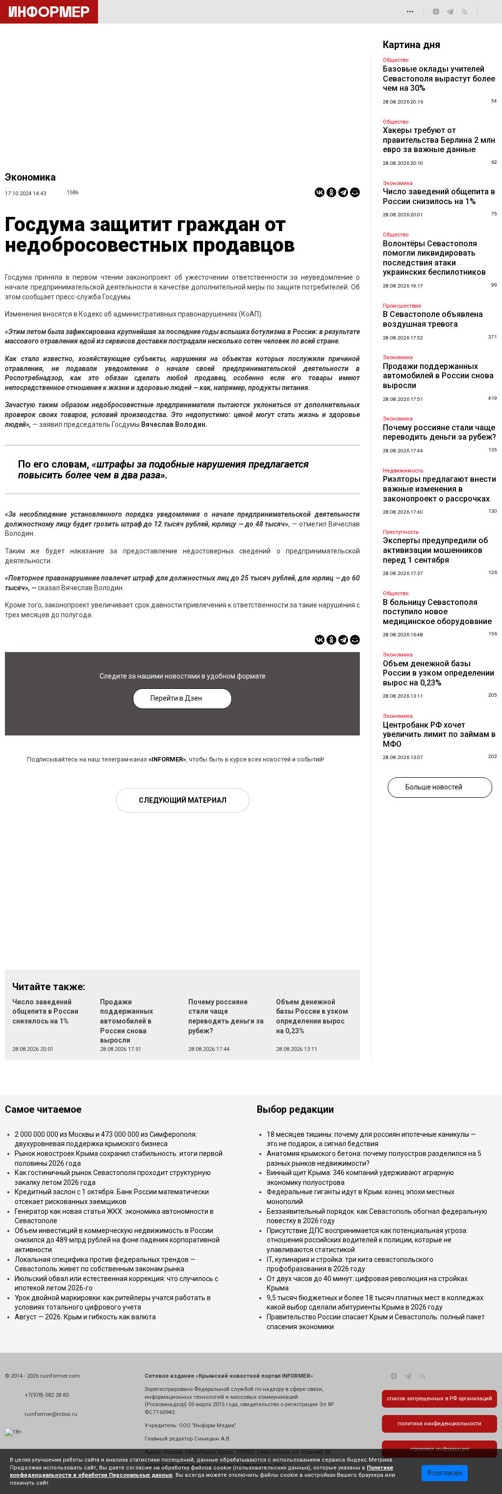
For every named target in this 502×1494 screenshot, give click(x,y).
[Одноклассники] (331, 192)
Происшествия (402, 306)
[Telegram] (343, 192)
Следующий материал (182, 800)
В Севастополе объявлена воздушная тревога (433, 319)
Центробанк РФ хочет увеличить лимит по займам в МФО (439, 734)
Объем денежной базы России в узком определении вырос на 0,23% (438, 673)
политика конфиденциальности (439, 1423)
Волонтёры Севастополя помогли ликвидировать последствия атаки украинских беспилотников (434, 258)
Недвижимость (403, 471)
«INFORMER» (167, 759)
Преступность (401, 532)
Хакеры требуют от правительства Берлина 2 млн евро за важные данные (439, 140)
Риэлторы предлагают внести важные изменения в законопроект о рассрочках (439, 488)
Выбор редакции (295, 1109)
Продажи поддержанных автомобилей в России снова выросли (126, 1021)
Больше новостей (433, 787)
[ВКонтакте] (320, 192)
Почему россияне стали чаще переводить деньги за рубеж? (439, 432)
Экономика (30, 177)
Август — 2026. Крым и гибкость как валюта (85, 1317)
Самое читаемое (43, 1109)
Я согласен (444, 1473)
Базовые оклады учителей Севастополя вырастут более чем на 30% (439, 78)
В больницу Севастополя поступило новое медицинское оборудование (437, 612)
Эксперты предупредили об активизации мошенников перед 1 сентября (435, 550)
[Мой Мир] (355, 192)
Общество (395, 60)
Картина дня (411, 45)
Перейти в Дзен (176, 698)
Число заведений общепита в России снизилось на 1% (45, 1011)
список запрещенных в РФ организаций (439, 1398)
